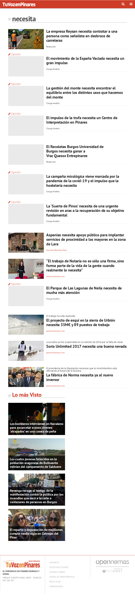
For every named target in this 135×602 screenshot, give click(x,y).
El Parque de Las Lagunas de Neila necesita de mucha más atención (84, 290)
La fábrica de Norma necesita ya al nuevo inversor (79, 377)
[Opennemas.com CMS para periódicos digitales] (112, 566)
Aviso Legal (55, 581)
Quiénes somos (57, 572)
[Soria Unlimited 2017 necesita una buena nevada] (26, 351)
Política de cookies (59, 567)
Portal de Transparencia (61, 576)
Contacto (54, 562)
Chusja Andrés (53, 69)
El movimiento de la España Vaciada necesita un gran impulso (85, 61)
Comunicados (56, 586)
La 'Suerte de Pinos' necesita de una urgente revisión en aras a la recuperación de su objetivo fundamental (85, 210)
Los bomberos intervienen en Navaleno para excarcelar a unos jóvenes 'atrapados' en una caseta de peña (36, 428)
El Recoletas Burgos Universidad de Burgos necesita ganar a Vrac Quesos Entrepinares (75, 151)
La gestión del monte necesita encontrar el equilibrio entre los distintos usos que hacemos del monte (84, 92)
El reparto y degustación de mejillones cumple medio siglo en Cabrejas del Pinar (36, 533)
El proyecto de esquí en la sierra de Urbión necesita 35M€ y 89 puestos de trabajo (80, 322)
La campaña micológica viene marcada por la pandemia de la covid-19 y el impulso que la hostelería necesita (82, 181)
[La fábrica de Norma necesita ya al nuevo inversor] (26, 377)
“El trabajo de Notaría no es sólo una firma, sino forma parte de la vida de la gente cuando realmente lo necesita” (85, 265)
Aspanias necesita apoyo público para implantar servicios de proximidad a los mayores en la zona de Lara (86, 239)
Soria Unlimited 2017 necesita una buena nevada (86, 346)
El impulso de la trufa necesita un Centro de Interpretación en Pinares (81, 120)
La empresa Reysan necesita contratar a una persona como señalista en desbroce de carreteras (81, 36)
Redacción (51, 46)
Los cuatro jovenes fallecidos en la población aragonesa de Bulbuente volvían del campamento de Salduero (35, 463)
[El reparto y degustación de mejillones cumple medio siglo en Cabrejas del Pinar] (36, 524)
